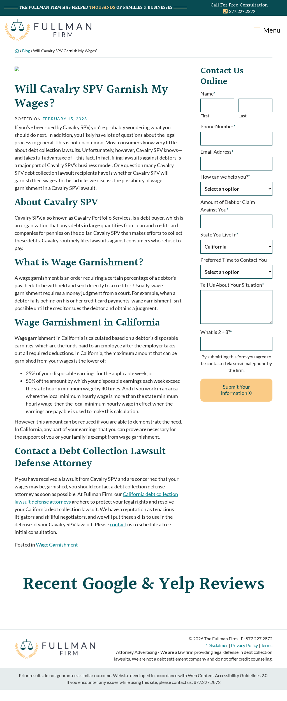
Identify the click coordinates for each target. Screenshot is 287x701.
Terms (266, 645)
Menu (271, 30)
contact (118, 524)
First (204, 115)
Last (243, 115)
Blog (26, 50)
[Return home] (47, 29)
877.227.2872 (207, 682)
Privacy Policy (244, 645)
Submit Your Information (235, 390)
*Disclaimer (217, 645)
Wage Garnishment (57, 544)
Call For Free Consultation (239, 5)
